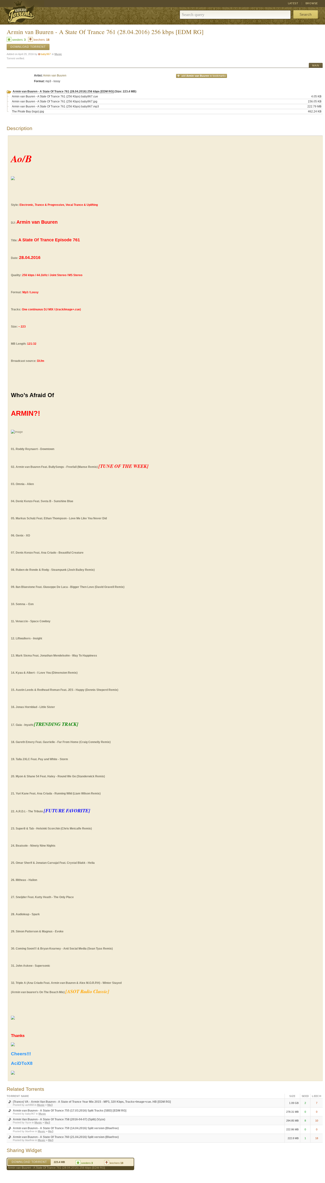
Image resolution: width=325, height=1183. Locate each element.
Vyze (28, 1122)
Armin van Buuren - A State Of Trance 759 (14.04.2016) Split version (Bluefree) (66, 1128)
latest (293, 3)
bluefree (29, 1131)
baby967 (46, 54)
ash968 (29, 1104)
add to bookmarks (203, 75)
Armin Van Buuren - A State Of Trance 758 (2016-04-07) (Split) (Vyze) (59, 1119)
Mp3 (50, 1104)
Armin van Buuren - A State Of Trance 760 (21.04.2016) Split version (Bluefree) (66, 1137)
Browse (311, 3)
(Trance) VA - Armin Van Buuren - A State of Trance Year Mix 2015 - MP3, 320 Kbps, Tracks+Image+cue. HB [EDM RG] (92, 1101)
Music (58, 54)
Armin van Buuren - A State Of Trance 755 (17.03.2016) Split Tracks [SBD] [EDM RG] (69, 1110)
